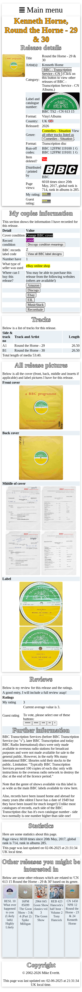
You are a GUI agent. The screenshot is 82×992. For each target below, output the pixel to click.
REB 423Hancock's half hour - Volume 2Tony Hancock (56, 911)
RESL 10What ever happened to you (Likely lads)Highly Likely (9, 914)
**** (36, 723)
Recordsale (35, 309)
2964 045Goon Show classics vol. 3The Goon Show (41, 911)
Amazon (33, 285)
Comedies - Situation (58, 139)
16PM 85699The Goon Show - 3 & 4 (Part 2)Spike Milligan (25, 912)
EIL (30, 300)
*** (43, 723)
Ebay (31, 295)
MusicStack (36, 305)
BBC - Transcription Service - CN (57, 72)
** (50, 723)
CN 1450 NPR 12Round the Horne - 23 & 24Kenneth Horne (72, 912)
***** (27, 723)
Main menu (44, 9)
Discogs (33, 290)
